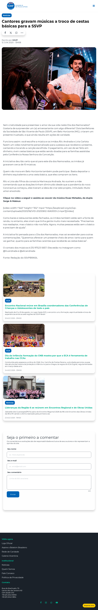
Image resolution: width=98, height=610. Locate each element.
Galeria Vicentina (10, 556)
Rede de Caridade (10, 551)
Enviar (13, 494)
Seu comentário (14, 472)
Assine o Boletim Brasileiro (14, 547)
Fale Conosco (8, 573)
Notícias (6, 15)
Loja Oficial (7, 543)
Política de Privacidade (12, 577)
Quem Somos (8, 569)
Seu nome (11, 449)
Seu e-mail (12, 461)
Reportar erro (89, 605)
